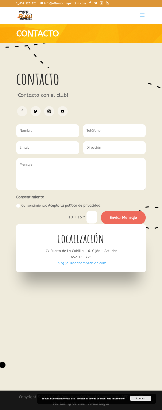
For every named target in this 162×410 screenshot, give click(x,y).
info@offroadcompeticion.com (81, 263)
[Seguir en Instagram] (49, 111)
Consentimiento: (60, 205)
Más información (116, 398)
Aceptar (141, 398)
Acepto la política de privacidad (74, 205)
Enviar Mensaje (123, 217)
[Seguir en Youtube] (63, 111)
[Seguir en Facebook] (22, 111)
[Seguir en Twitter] (36, 111)
